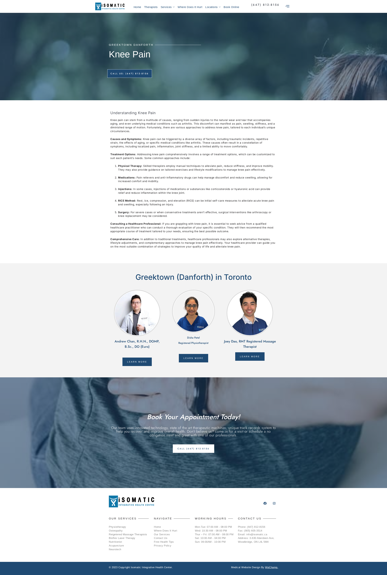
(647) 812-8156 (265, 5)
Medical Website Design (245, 567)
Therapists (151, 7)
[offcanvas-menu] (287, 6)
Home (137, 7)
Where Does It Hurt (190, 7)
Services (166, 7)
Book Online (231, 7)
